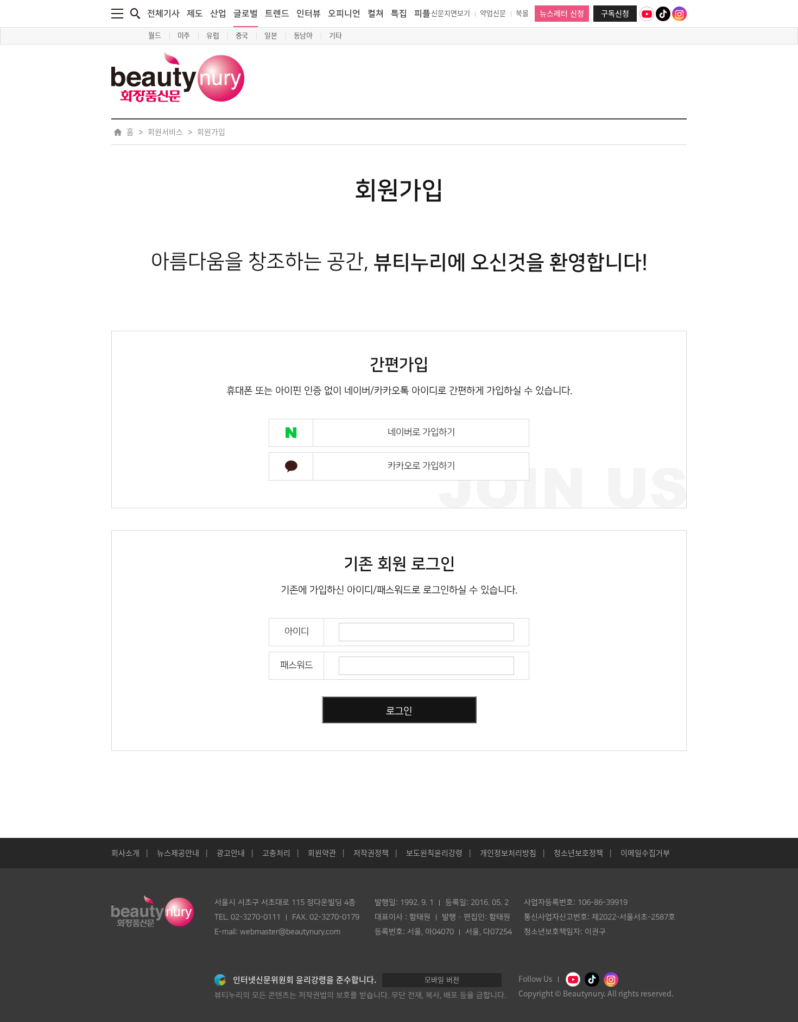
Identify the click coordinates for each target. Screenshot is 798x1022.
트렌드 (277, 13)
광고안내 (231, 853)
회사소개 (125, 853)
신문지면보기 (450, 13)
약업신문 (493, 13)
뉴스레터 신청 (562, 13)
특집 (399, 13)
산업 (218, 13)
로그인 (399, 711)
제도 (195, 13)
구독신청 (615, 13)
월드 (154, 35)
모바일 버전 (442, 979)
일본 (270, 35)
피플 (422, 13)
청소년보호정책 (578, 853)
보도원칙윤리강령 (434, 853)
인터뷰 (308, 13)
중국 (242, 35)
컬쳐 (376, 13)
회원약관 (322, 853)
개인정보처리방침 (508, 853)
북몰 (522, 13)
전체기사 (163, 13)
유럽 (212, 35)
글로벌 (245, 13)
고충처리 (276, 853)
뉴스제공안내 (178, 853)
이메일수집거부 (645, 853)
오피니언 (344, 13)
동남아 (303, 35)
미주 (184, 35)
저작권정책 (371, 853)
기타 (335, 35)
